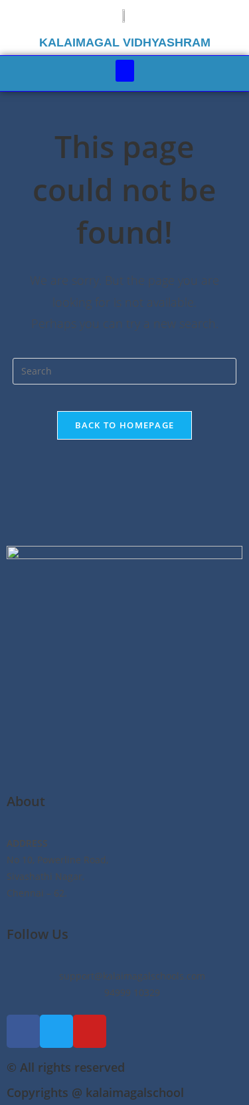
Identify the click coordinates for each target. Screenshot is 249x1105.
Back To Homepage (125, 425)
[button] (125, 71)
